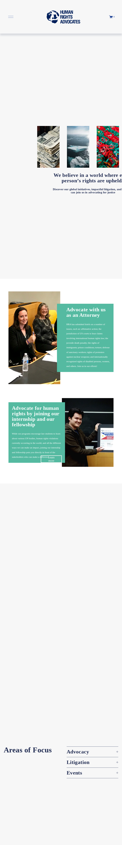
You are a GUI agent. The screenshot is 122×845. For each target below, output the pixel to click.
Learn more (51, 459)
